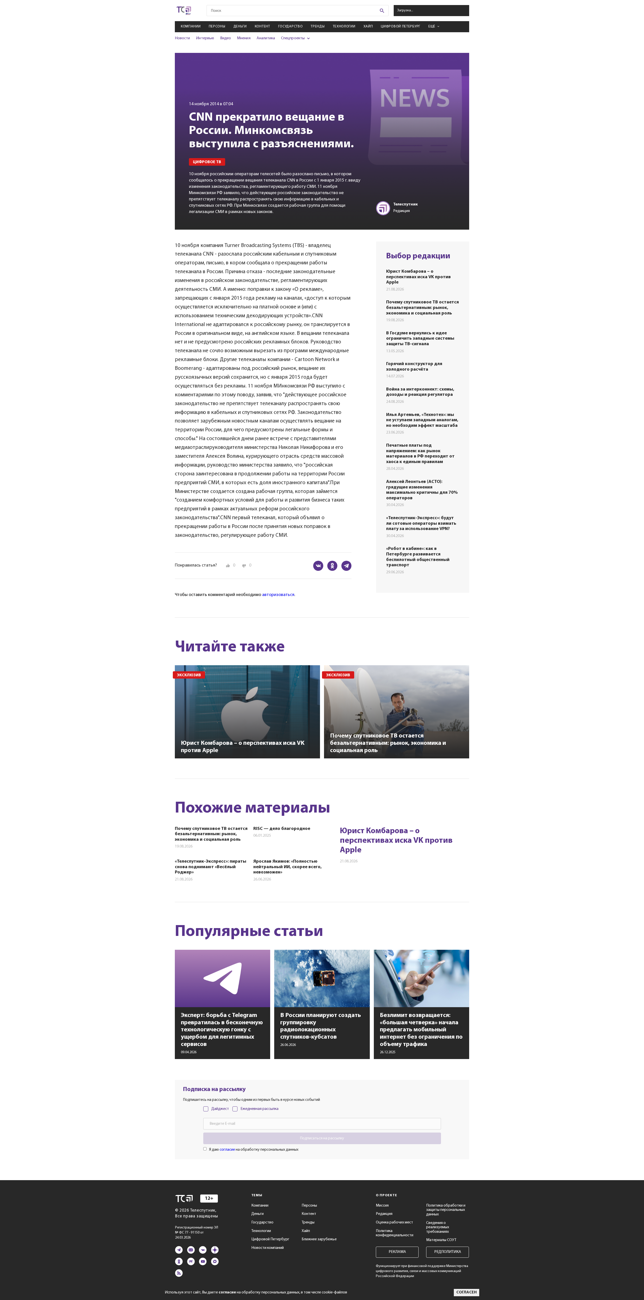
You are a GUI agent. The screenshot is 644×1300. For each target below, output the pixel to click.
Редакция (384, 1214)
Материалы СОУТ (441, 1240)
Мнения (243, 38)
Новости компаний (267, 1248)
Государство (290, 26)
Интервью (205, 38)
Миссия (382, 1206)
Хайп (368, 26)
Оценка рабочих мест (394, 1222)
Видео (225, 38)
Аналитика (266, 38)
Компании (191, 26)
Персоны (217, 26)
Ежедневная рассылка (259, 1109)
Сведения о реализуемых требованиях (437, 1227)
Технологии (344, 26)
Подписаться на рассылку (322, 1138)
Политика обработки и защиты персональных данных (445, 1210)
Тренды (318, 26)
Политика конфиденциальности (394, 1233)
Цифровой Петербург (400, 26)
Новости (182, 38)
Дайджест (220, 1109)
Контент (262, 26)
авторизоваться (278, 595)
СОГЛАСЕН (466, 1292)
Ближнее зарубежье (319, 1239)
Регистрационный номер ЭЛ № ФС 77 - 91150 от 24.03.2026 (196, 1233)
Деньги (240, 26)
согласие (227, 1150)
